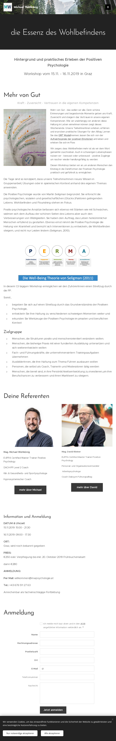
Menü (108, 7)
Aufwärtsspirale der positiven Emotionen (71, 139)
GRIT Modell (64, 135)
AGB (82, 623)
